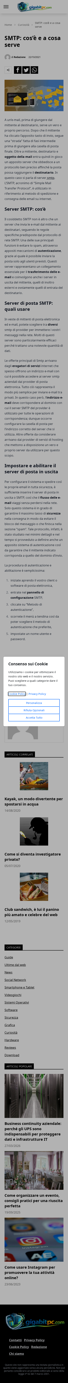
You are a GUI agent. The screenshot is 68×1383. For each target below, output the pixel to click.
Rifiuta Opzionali (34, 710)
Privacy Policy (37, 694)
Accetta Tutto (34, 717)
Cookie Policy (17, 694)
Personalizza (34, 703)
